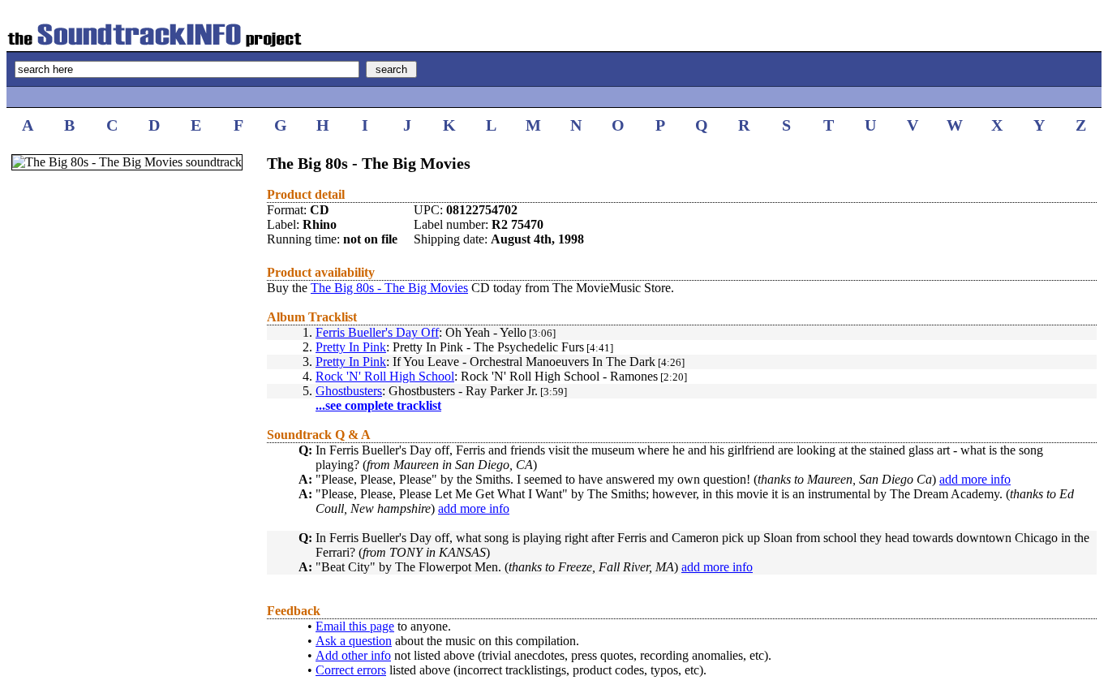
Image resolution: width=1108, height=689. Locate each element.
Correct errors (351, 670)
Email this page (355, 626)
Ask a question (354, 641)
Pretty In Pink (351, 347)
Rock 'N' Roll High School (385, 376)
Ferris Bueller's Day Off (377, 332)
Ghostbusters (349, 391)
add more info (975, 479)
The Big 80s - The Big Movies (389, 288)
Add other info (353, 655)
